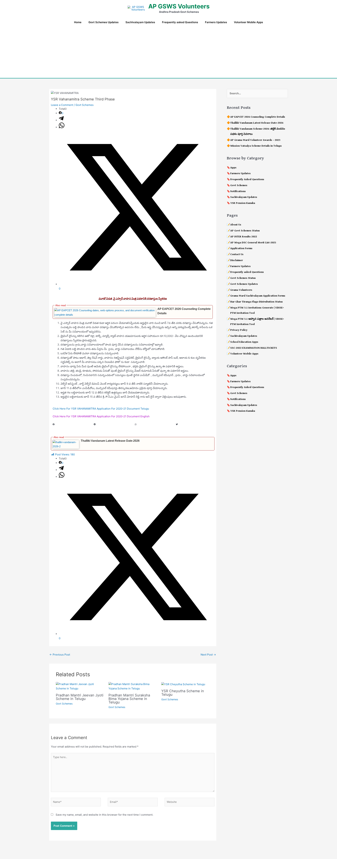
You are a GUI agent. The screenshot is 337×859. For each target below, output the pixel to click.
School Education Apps (244, 341)
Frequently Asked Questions (247, 179)
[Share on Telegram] (61, 120)
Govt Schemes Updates (244, 283)
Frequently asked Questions (247, 272)
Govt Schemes (84, 105)
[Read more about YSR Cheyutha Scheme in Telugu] (183, 684)
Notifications (238, 191)
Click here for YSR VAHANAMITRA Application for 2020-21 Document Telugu (101, 408)
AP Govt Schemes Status (245, 230)
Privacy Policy (238, 329)
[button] (71, 426)
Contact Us (236, 254)
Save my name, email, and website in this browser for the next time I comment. (104, 814)
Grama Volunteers (241, 289)
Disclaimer (236, 260)
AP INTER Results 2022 (243, 236)
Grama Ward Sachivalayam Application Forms (257, 295)
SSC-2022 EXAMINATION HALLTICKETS (253, 347)
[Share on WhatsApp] (61, 127)
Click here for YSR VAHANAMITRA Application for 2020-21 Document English (101, 416)
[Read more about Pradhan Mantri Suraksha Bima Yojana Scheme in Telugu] (132, 686)
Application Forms (241, 248)
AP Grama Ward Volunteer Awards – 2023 (255, 140)
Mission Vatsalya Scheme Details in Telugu (256, 145)
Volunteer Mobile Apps (244, 353)
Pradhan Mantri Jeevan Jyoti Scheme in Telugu (79, 697)
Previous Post (59, 654)
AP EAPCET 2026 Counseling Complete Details (257, 116)
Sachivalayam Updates (243, 197)
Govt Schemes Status (243, 278)
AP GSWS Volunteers (179, 6)
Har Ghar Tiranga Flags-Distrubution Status (256, 301)
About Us (235, 224)
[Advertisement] (168, 51)
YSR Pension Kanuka (242, 203)
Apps (233, 167)
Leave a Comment (62, 105)
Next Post (208, 654)
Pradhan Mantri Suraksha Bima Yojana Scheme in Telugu (129, 698)
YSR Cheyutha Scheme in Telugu (182, 693)
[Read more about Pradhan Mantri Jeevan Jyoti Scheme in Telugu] (80, 686)
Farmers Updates (240, 173)
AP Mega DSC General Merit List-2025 (253, 242)
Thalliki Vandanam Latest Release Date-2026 (110, 440)
